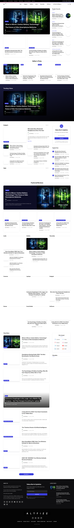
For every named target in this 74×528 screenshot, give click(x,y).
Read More (30, 141)
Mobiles (31, 4)
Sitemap (55, 521)
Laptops (28, 276)
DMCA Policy (21, 1)
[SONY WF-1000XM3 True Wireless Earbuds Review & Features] (6, 259)
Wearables (42, 4)
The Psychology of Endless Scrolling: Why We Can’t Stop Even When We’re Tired (38, 52)
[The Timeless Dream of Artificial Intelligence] (30, 162)
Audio (36, 4)
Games (5, 306)
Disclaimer (15, 1)
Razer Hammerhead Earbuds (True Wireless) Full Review (62, 176)
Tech (20, 4)
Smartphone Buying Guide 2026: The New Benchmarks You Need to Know (13, 51)
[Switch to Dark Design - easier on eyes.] (68, 4)
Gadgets (25, 4)
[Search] (70, 4)
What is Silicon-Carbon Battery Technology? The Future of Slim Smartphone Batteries (58, 16)
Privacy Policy (10, 1)
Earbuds (5, 467)
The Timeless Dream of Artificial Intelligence (40, 161)
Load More (26, 474)
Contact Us (5, 1)
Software (49, 4)
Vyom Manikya (8, 31)
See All (47, 125)
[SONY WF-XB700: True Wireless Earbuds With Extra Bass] (6, 264)
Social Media (58, 64)
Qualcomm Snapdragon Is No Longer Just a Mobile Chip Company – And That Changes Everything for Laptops (58, 43)
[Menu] (3, 4)
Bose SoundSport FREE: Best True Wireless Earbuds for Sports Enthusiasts (62, 158)
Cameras (5, 276)
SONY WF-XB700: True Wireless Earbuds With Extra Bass (16, 264)
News (22, 64)
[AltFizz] (11, 4)
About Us (33, 1)
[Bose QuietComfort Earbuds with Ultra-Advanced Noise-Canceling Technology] (52, 299)
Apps (4, 168)
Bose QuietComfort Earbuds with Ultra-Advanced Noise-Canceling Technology (61, 170)
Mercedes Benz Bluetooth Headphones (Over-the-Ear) (36, 129)
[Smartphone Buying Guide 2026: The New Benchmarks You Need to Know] (14, 42)
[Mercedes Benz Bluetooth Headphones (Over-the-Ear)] (14, 135)
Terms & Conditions (27, 1)
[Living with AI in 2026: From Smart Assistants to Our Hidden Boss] (68, 52)
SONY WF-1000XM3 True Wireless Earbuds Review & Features (62, 164)
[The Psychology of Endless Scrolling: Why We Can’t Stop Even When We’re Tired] (39, 42)
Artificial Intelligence (57, 4)
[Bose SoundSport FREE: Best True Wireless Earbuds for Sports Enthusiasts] (13, 244)
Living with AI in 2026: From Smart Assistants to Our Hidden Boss (58, 52)
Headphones (6, 141)
